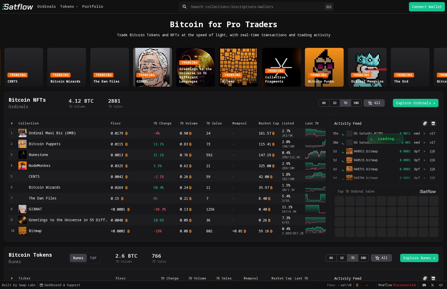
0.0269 (117, 187)
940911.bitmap (366, 151)
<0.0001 (118, 209)
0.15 (115, 198)
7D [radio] (345, 103)
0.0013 (117, 154)
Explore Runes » (419, 257)
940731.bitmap (366, 169)
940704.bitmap (366, 178)
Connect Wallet (427, 6)
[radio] (374, 103)
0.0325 (117, 165)
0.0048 (117, 220)
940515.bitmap (366, 160)
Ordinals (46, 6)
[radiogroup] (340, 103)
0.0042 (117, 176)
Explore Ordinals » (415, 102)
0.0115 (117, 144)
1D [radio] (335, 103)
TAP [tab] (93, 257)
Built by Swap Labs (18, 285)
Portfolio (92, 6)
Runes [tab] (78, 257)
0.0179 (117, 133)
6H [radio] (324, 103)
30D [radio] (356, 103)
